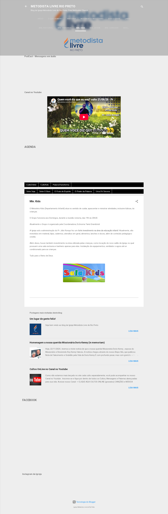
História (71, 19)
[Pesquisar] (142, 7)
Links (127, 19)
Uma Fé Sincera (103, 191)
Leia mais (133, 331)
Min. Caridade (112, 28)
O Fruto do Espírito (62, 191)
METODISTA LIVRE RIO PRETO (53, 6)
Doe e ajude (114, 19)
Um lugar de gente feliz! (43, 318)
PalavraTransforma (61, 185)
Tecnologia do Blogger (86, 502)
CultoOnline (31, 185)
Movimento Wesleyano (92, 19)
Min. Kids (80, 28)
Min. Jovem (95, 28)
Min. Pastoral (46, 28)
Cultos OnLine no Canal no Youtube (49, 369)
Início (40, 19)
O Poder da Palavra (83, 191)
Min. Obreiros (65, 28)
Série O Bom (44, 191)
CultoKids (44, 185)
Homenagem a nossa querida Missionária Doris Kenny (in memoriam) (67, 342)
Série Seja (30, 191)
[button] (136, 202)
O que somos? (55, 19)
